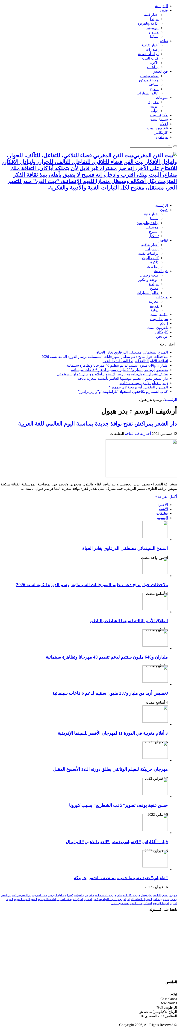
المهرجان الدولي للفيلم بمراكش (109, 899)
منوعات (162, 98)
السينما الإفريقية (161, 903)
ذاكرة (154, 63)
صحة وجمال (149, 76)
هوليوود (173, 895)
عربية (154, 106)
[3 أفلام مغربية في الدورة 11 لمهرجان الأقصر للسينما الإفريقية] (155, 721)
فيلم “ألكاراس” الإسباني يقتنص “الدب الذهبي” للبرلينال (117, 841)
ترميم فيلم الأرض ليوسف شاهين (143, 383)
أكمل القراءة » (166, 497)
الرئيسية (161, 6)
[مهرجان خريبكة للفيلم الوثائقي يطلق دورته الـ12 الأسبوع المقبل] (155, 757)
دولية (155, 111)
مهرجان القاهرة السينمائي (102, 895)
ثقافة (164, 41)
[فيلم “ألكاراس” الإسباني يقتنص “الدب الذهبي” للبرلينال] (155, 830)
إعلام (164, 124)
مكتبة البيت (159, 115)
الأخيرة (162, 505)
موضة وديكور (148, 80)
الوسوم (162, 518)
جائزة (166, 899)
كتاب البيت (150, 58)
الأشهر (163, 509)
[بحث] (175, 146)
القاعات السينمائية (47, 899)
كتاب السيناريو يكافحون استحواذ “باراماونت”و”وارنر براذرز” (123, 392)
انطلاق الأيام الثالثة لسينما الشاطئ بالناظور (135, 361)
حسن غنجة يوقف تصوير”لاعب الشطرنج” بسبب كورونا (118, 805)
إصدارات (152, 49)
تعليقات (162, 513)
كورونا (70, 895)
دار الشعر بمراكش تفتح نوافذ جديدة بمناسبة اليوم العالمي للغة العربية (97, 424)
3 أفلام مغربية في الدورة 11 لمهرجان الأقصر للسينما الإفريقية (113, 733)
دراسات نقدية (148, 54)
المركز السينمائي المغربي (70, 899)
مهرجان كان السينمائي (128, 895)
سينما (154, 19)
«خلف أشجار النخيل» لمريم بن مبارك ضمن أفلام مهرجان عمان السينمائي (112, 374)
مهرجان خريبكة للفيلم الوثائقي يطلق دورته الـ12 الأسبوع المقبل (110, 769)
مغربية (153, 102)
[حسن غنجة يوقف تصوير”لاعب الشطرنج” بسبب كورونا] (155, 794)
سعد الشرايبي (39, 895)
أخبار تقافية (150, 45)
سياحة (154, 84)
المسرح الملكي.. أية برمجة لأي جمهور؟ (138, 387)
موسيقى (152, 28)
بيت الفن (157, 899)
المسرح (88, 899)
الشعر (34, 899)
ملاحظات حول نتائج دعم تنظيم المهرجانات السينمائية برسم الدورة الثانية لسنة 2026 (104, 357)
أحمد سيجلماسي (120, 903)
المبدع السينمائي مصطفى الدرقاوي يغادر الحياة (132, 352)
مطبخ (154, 89)
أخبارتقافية (143, 434)
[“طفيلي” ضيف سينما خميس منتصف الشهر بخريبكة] (155, 866)
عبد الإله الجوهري (57, 895)
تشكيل (153, 36)
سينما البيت (159, 119)
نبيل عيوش (146, 895)
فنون (164, 10)
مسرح (154, 32)
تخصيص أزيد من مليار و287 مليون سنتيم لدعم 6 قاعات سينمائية (119, 370)
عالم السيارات (148, 93)
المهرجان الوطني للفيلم (139, 899)
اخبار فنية (151, 15)
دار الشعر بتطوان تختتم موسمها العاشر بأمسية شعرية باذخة (123, 378)
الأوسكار (147, 903)
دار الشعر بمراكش (21, 895)
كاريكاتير (161, 132)
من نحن (162, 137)
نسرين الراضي (160, 895)
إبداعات (153, 67)
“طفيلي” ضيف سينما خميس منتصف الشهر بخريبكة (121, 877)
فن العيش (160, 71)
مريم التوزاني (81, 895)
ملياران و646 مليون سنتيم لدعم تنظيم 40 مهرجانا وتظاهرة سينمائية (117, 365)
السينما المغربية (22, 899)
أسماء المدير (136, 903)
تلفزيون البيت (157, 128)
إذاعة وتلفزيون (147, 23)
